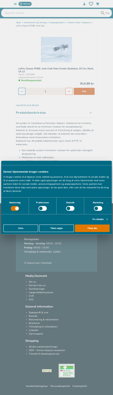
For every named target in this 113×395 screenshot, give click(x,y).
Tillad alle (92, 228)
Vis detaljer (98, 219)
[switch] (42, 208)
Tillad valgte (56, 228)
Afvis (20, 228)
